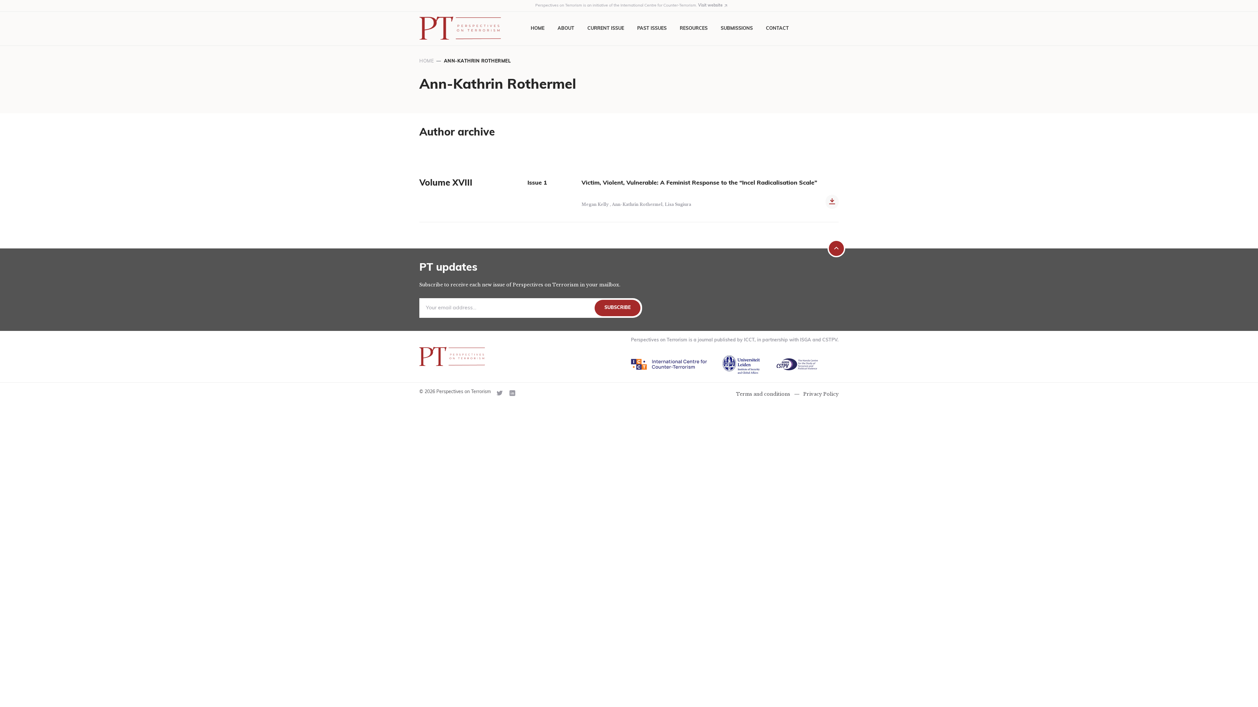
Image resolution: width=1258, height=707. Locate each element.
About (566, 28)
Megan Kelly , (596, 204)
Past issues (652, 28)
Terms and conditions (763, 394)
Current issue (605, 28)
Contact (777, 28)
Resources (694, 28)
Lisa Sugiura (678, 204)
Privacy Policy (821, 394)
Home (537, 28)
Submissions (737, 28)
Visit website (710, 6)
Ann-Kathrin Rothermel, (638, 204)
